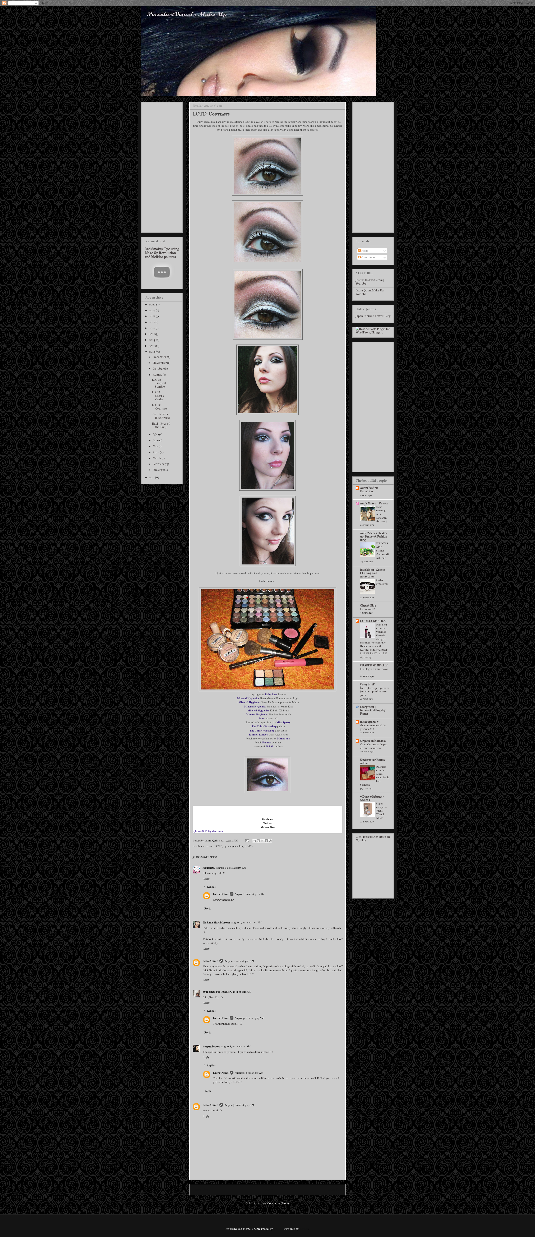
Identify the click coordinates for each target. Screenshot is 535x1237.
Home (268, 1189)
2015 (152, 334)
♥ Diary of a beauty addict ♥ (372, 798)
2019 (152, 310)
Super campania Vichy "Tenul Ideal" (381, 811)
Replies (211, 886)
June (156, 440)
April (156, 452)
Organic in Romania (373, 741)
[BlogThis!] (258, 841)
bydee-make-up (211, 991)
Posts (364, 251)
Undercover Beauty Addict (372, 761)
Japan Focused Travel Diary (373, 316)
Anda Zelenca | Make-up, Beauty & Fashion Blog (373, 536)
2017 (152, 322)
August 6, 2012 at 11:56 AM (231, 867)
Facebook (267, 819)
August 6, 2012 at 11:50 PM (246, 922)
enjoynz (278, 1228)
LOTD (249, 846)
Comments (368, 257)
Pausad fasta (367, 491)
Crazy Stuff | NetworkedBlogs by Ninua (373, 710)
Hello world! (367, 609)
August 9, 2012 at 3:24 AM (239, 1105)
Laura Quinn (220, 894)
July (155, 434)
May (156, 446)
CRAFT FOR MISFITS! (374, 665)
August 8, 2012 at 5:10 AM (236, 1046)
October (158, 368)
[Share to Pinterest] (270, 841)
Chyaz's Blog (368, 605)
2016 (152, 328)
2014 (152, 340)
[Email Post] (247, 840)
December (160, 357)
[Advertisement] (162, 166)
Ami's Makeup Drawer (374, 503)
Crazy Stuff (367, 684)
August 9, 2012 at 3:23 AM (249, 1018)
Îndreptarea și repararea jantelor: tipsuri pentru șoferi (374, 691)
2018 (152, 316)
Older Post (334, 1189)
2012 (152, 352)
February (159, 464)
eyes (226, 846)
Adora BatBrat (369, 488)
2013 (152, 346)
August (158, 375)
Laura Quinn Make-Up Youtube (370, 292)
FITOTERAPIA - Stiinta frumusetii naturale (382, 550)
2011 (152, 477)
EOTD (218, 846)
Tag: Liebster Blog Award (161, 416)
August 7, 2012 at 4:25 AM (239, 961)
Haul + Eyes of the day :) (161, 425)
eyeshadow (236, 846)
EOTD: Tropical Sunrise (159, 383)
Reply (206, 878)
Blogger (304, 1228)
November (160, 363)
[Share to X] (262, 841)
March (157, 458)
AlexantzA (209, 867)
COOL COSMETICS (373, 621)
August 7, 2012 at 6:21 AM (236, 991)
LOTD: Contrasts (160, 406)
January (158, 470)
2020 (152, 304)
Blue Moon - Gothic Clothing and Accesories (372, 573)
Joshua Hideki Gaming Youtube (370, 281)
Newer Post (201, 1189)
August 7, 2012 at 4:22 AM (250, 894)
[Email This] (254, 841)
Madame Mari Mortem (216, 922)
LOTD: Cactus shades (158, 396)
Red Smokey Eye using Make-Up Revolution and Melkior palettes (162, 253)
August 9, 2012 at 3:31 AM (249, 1072)
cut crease (207, 846)
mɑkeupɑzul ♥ (369, 722)
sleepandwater (211, 1046)
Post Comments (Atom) (275, 1203)
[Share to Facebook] (266, 841)
